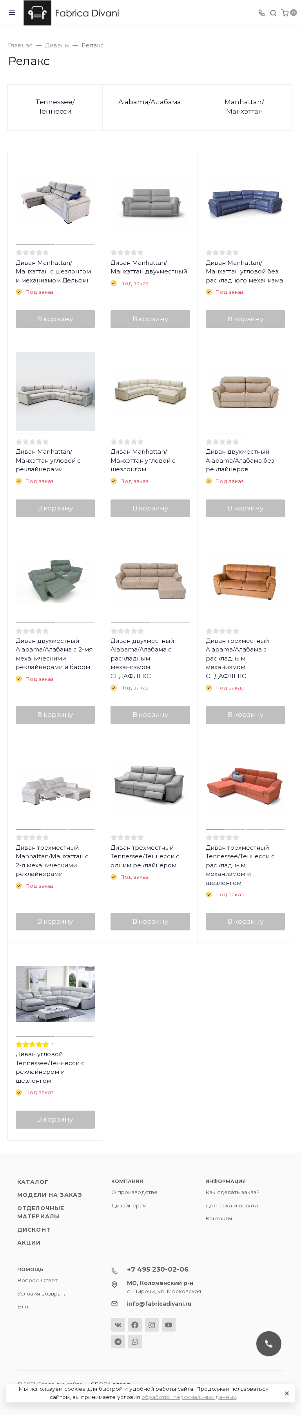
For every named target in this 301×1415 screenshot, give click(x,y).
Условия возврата (42, 1293)
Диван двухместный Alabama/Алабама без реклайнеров (240, 460)
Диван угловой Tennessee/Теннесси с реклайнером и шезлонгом (50, 1067)
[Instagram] (152, 1325)
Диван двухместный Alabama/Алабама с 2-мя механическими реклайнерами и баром (54, 654)
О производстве (134, 1192)
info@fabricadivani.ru (159, 1304)
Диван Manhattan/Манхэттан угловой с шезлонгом (143, 460)
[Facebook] (135, 1325)
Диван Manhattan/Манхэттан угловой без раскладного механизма (244, 271)
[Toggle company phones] (261, 12)
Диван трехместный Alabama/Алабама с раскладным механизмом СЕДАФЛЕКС (237, 658)
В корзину (55, 319)
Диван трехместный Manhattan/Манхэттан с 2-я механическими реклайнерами (52, 861)
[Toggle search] (273, 12)
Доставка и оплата (231, 1205)
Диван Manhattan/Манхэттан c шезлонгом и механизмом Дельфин (53, 271)
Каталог (33, 1182)
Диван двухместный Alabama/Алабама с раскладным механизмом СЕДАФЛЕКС (142, 658)
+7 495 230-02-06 (158, 1269)
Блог (24, 1306)
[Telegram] (118, 1341)
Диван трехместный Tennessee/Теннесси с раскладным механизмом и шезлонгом (240, 865)
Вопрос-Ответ (37, 1280)
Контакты (218, 1218)
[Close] (285, 1393)
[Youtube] (169, 1325)
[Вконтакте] (118, 1325)
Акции (29, 1242)
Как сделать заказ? (232, 1192)
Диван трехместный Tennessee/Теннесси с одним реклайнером (145, 856)
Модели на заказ (49, 1195)
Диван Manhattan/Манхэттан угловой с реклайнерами (48, 460)
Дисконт (34, 1230)
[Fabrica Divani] (73, 13)
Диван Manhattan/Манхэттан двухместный (149, 267)
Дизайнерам (129, 1205)
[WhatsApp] (135, 1341)
